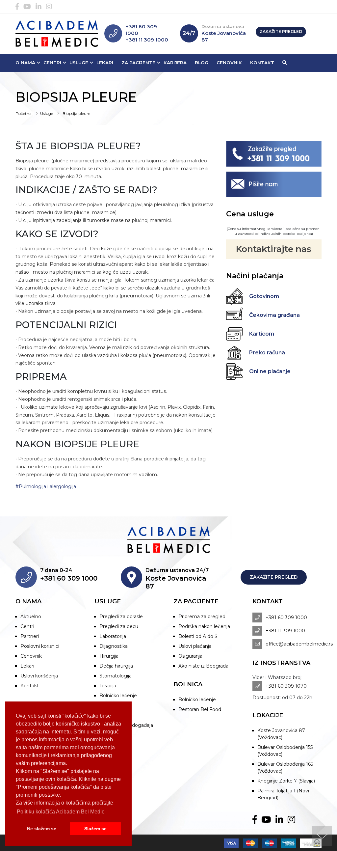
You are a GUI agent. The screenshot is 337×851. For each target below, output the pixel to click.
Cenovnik (229, 62)
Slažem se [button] (95, 828)
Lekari (104, 62)
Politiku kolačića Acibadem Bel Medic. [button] (61, 811)
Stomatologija (115, 676)
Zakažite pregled (281, 31)
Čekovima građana (274, 315)
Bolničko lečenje (118, 696)
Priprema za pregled (201, 616)
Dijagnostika (113, 646)
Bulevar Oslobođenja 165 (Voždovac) (285, 767)
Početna (23, 113)
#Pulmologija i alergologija (45, 486)
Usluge (78, 62)
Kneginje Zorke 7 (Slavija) (286, 781)
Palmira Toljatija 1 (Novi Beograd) (283, 794)
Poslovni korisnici (39, 646)
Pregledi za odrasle (121, 616)
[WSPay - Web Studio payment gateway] (309, 842)
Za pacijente (138, 62)
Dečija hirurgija (116, 666)
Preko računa (267, 352)
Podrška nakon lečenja (204, 626)
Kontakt (262, 62)
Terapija (107, 686)
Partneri (29, 636)
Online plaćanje (270, 371)
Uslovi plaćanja (195, 646)
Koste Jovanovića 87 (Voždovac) (281, 733)
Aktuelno (30, 616)
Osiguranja (190, 656)
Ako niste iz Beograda (203, 666)
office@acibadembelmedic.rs (299, 644)
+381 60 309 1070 (286, 686)
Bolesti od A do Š (198, 636)
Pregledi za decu (118, 626)
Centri (52, 62)
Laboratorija (112, 636)
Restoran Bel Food (199, 709)
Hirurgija (108, 656)
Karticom (261, 334)
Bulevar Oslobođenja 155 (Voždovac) (285, 750)
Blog (201, 62)
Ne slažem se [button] (41, 828)
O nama (25, 62)
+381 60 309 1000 (286, 617)
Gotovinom (264, 296)
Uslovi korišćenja (39, 676)
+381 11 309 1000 (146, 40)
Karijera (175, 62)
